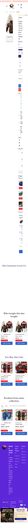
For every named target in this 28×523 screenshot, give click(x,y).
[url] (11, 479)
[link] (5, 4)
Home (6, 11)
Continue (20, 518)
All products (12, 11)
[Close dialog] (26, 509)
